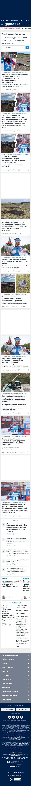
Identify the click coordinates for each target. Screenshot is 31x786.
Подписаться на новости (10, 655)
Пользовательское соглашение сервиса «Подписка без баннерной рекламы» (15, 755)
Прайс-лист (5, 671)
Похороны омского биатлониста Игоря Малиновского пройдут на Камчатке (15, 261)
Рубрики (4, 663)
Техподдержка (6, 687)
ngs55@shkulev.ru (22, 736)
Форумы (27, 20)
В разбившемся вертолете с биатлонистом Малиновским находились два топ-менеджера (14, 224)
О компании (5, 675)
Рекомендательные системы (15, 752)
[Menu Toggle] (2, 24)
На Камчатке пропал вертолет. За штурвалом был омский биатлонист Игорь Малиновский (14, 506)
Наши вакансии (7, 683)
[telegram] (9, 717)
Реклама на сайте (7, 667)
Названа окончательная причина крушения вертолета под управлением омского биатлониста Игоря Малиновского (15, 78)
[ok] (21, 717)
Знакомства (14, 20)
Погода (22, 20)
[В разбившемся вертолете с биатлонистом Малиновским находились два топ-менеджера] (15, 209)
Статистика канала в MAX (10, 695)
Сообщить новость (8, 659)
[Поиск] (21, 24)
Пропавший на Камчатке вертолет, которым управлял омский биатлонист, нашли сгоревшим (13, 441)
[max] (17, 717)
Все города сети (7, 699)
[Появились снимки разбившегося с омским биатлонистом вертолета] (15, 283)
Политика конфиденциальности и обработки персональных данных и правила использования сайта (15, 758)
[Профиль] (29, 24)
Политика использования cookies (15, 750)
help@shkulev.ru (18, 739)
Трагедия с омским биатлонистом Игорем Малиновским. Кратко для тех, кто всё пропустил (14, 159)
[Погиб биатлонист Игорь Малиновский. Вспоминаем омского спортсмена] (15, 345)
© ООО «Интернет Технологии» (15, 775)
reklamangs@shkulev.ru (24, 743)
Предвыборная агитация (10, 691)
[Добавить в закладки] (28, 90)
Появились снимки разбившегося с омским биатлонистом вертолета (12, 299)
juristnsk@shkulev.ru (17, 738)
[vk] (13, 717)
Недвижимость (5, 20)
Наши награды (6, 679)
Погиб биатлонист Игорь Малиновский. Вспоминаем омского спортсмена (12, 360)
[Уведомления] (25, 24)
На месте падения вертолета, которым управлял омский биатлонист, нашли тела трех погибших (13, 399)
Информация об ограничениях (15, 747)
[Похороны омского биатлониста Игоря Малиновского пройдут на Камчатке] (15, 246)
